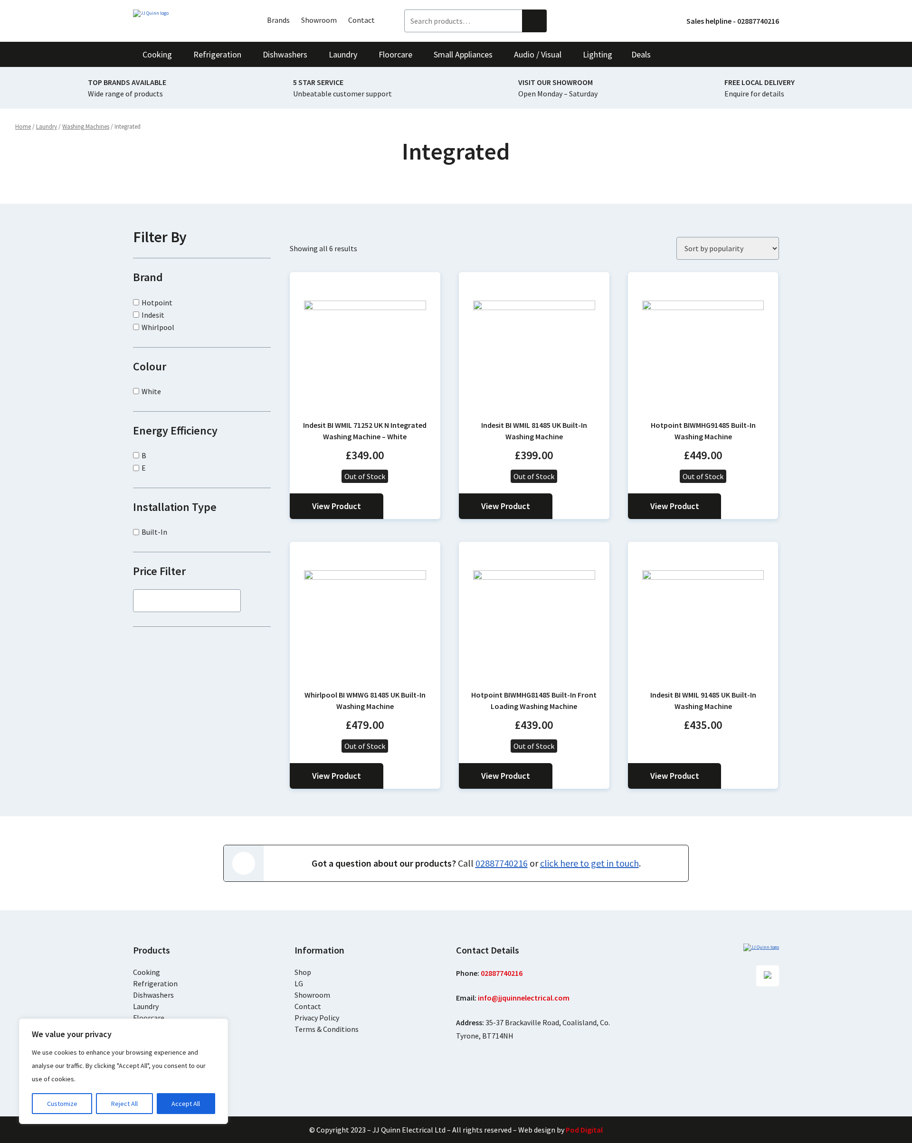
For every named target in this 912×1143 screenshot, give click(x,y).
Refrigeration (155, 983)
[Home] (185, 13)
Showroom (319, 20)
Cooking (146, 972)
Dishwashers (153, 995)
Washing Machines (85, 127)
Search (534, 20)
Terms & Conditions (326, 1029)
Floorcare (148, 1017)
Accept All (185, 1103)
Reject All (124, 1103)
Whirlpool (158, 327)
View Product (336, 506)
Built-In (154, 532)
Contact (361, 20)
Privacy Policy (316, 1017)
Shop (302, 972)
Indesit (153, 315)
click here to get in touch (589, 863)
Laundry (46, 127)
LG (298, 983)
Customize (62, 1103)
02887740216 (501, 863)
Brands (278, 20)
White (151, 391)
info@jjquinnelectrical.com (524, 997)
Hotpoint (157, 302)
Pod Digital (584, 1129)
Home (23, 127)
